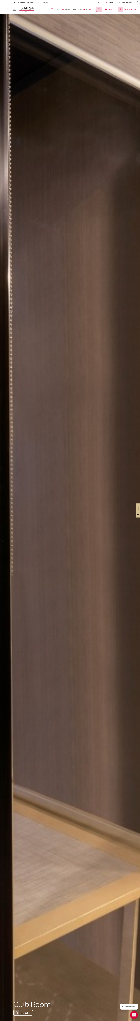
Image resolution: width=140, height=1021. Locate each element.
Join (84, 9)
